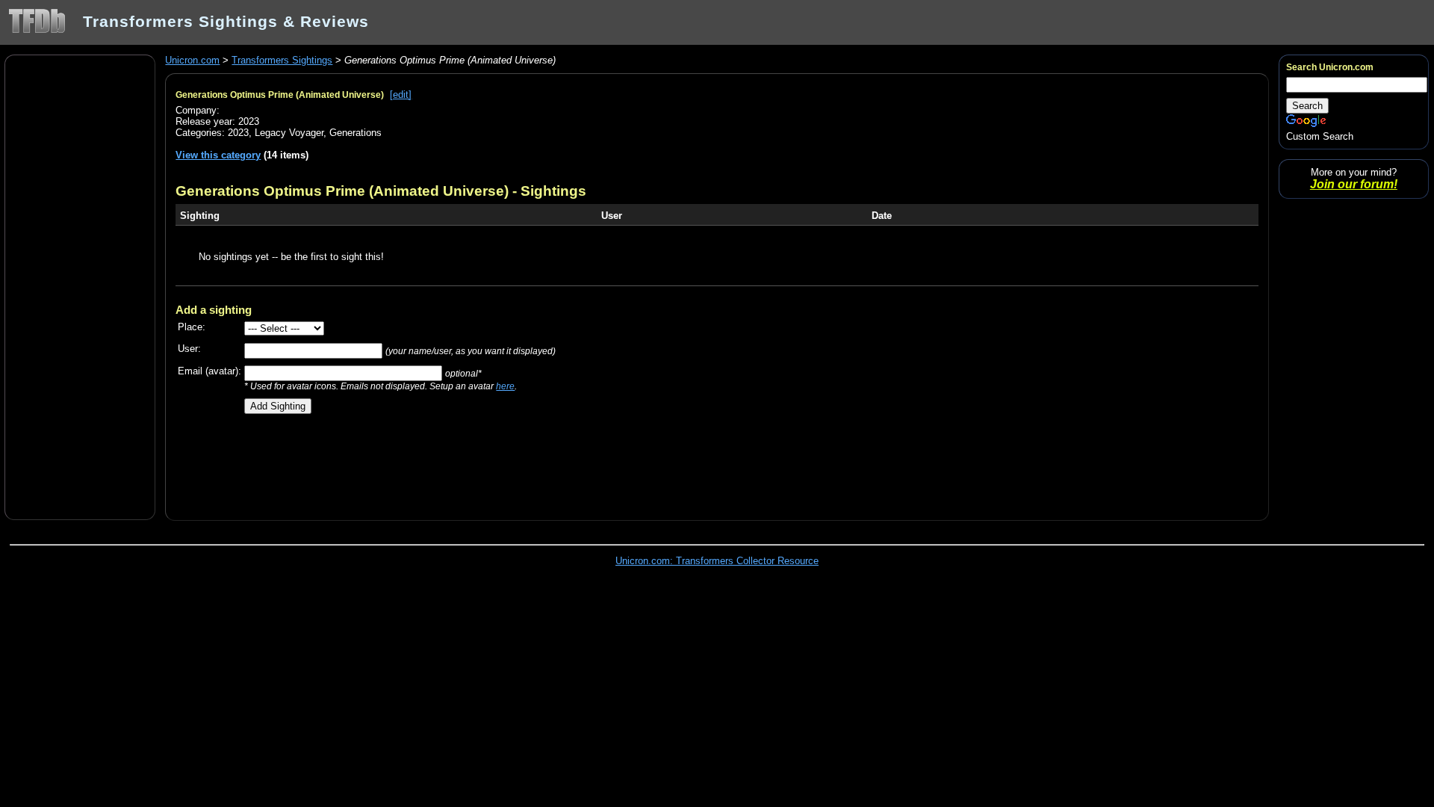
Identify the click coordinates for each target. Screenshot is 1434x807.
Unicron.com (192, 60)
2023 (238, 132)
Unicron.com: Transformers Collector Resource (717, 560)
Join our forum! (1353, 184)
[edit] (401, 94)
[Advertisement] (80, 286)
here (505, 386)
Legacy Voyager (289, 132)
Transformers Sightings (282, 60)
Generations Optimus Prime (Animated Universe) (280, 95)
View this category (218, 155)
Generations (355, 132)
